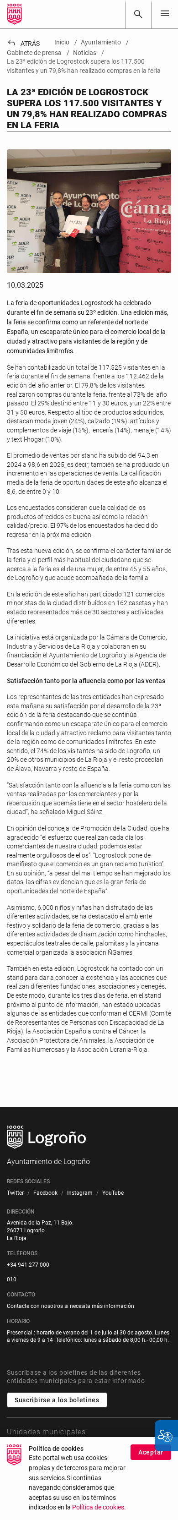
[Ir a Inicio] (14, 14)
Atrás (23, 43)
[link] (138, 14)
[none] (165, 14)
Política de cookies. (99, 1507)
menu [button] (164, 13)
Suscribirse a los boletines (57, 1400)
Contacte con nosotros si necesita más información (70, 1306)
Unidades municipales (46, 1431)
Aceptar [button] (150, 1452)
